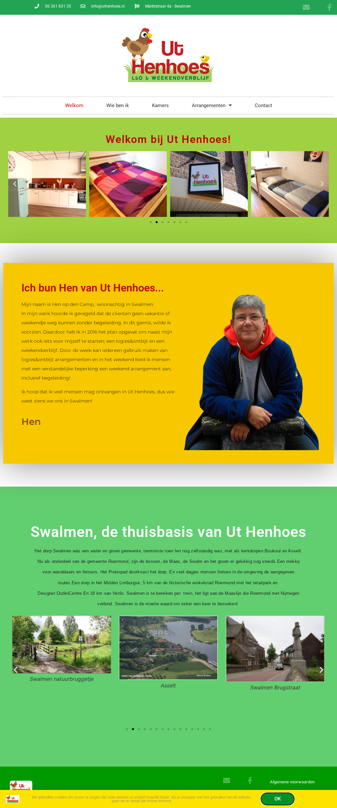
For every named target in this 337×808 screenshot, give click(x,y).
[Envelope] (306, 7)
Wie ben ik (117, 105)
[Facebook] (329, 7)
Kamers (160, 105)
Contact (263, 105)
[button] (15, 184)
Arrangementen (208, 105)
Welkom (74, 105)
